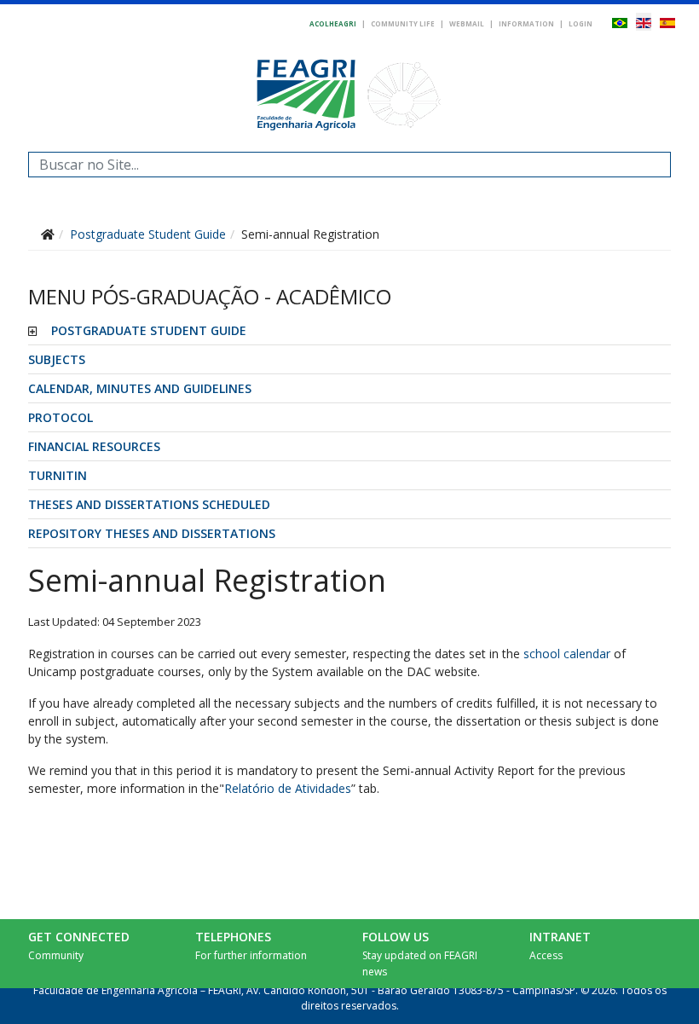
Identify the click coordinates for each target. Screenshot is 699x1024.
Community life (403, 23)
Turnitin (57, 475)
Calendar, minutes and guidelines (139, 388)
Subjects (56, 359)
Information (526, 23)
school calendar (566, 653)
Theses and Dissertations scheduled (149, 504)
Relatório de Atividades (287, 788)
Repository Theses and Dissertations (151, 533)
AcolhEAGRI (332, 23)
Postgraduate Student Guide (148, 330)
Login (580, 23)
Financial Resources (94, 446)
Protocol (60, 417)
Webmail (466, 23)
